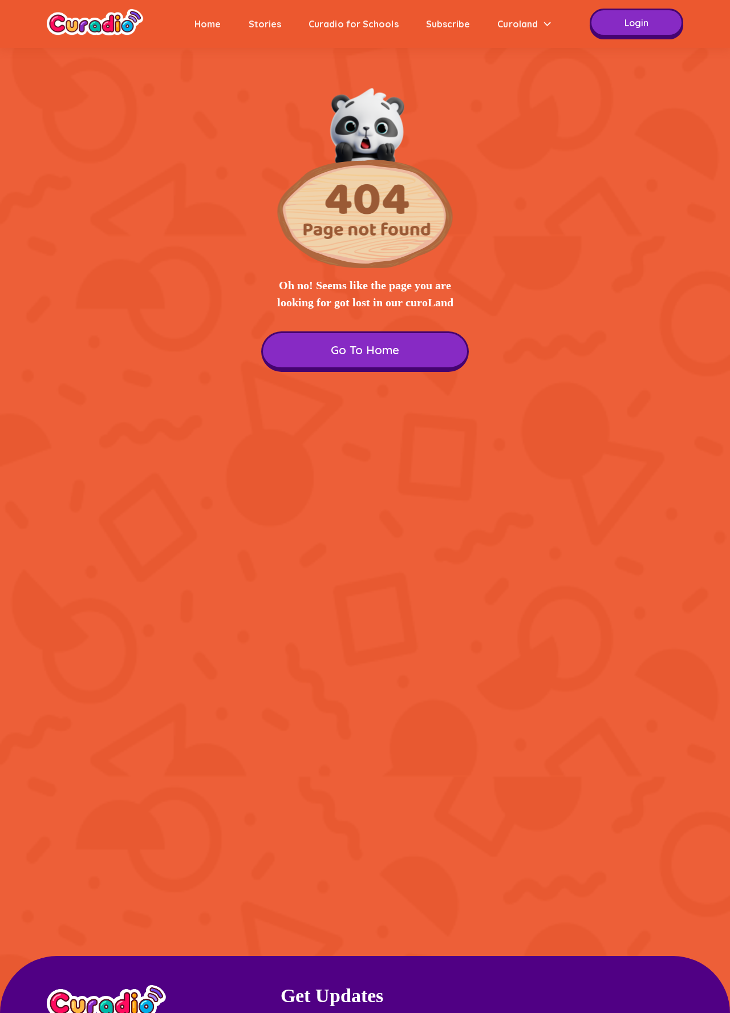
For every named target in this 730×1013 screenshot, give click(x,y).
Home (207, 24)
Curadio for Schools (354, 24)
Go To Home (365, 350)
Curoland (517, 24)
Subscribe (448, 24)
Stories (265, 24)
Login (636, 23)
